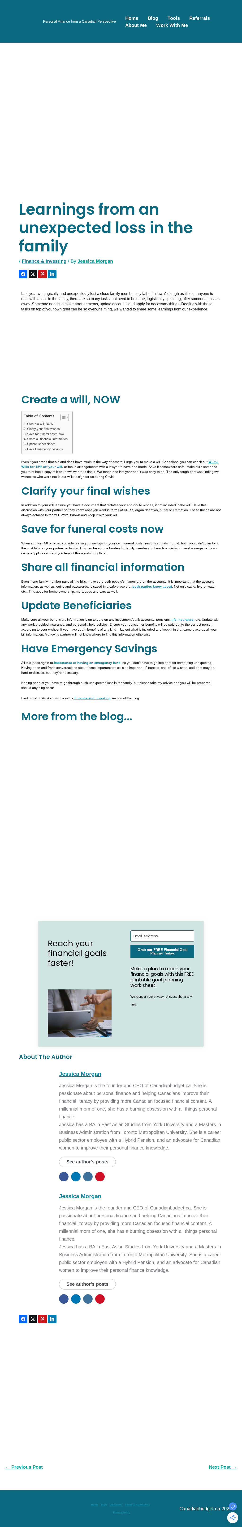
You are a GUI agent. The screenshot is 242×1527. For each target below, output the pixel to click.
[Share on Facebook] (23, 274)
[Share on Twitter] (33, 274)
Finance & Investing (44, 261)
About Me (136, 25)
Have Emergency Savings (45, 449)
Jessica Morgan (80, 1074)
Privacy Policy (121, 1512)
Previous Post (24, 1467)
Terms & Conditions (137, 1504)
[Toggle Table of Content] (62, 417)
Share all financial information (47, 439)
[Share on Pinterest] (42, 274)
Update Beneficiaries (41, 444)
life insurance (183, 619)
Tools (174, 18)
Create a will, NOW (40, 424)
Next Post (223, 1467)
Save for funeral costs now (45, 434)
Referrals (199, 18)
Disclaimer (115, 1504)
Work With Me (172, 25)
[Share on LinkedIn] (52, 274)
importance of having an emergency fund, (87, 663)
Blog (153, 18)
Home (131, 18)
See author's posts (87, 1161)
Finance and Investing (92, 698)
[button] (80, 1013)
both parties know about (152, 586)
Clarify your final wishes (43, 429)
